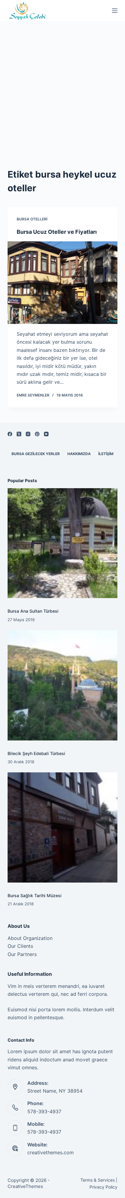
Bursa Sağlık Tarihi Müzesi (35, 895)
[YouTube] (46, 434)
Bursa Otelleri (32, 219)
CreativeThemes (25, 1186)
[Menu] (114, 10)
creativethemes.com (50, 1152)
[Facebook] (10, 434)
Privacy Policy (103, 1186)
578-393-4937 (44, 1111)
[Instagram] (28, 434)
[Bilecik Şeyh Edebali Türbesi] (63, 685)
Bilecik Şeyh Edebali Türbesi (36, 753)
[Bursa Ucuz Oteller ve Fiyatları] (63, 282)
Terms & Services (97, 1180)
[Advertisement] (62, 86)
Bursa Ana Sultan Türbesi (33, 611)
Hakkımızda (79, 453)
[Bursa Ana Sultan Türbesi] (63, 543)
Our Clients (20, 946)
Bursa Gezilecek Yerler (36, 453)
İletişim (105, 453)
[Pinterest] (37, 434)
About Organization (30, 938)
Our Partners (22, 954)
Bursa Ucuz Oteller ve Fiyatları (57, 232)
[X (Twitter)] (19, 434)
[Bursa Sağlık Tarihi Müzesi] (63, 827)
